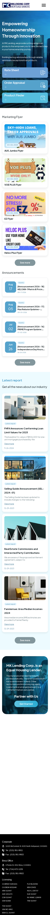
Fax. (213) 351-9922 (15, 854)
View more (9, 443)
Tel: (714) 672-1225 (14, 869)
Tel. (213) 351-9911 (14, 850)
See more (25, 262)
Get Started (26, 703)
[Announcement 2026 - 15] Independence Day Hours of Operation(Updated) (31, 349)
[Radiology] (16, 5)
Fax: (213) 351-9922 (15, 873)
